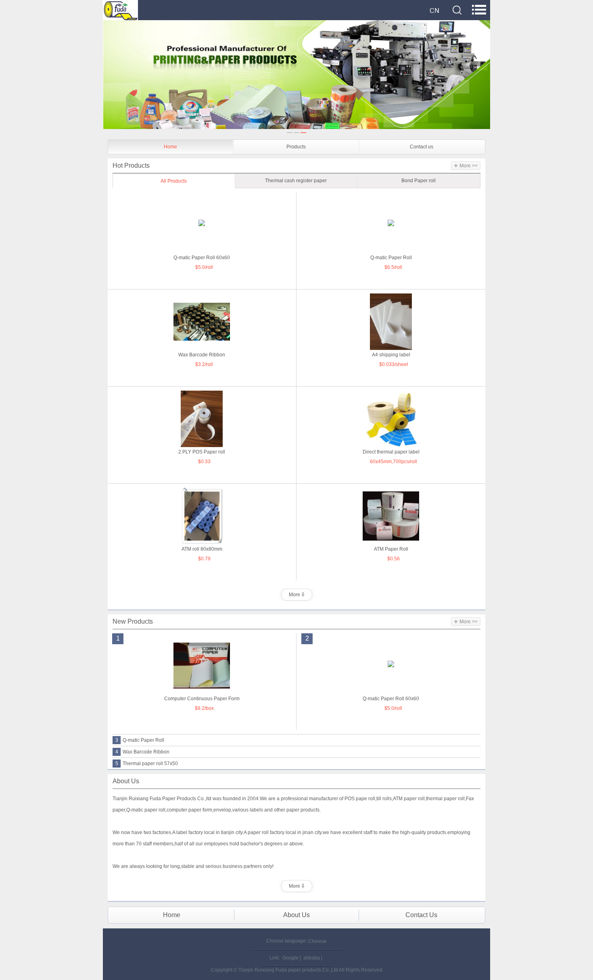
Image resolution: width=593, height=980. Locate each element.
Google (290, 958)
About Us (296, 914)
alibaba (311, 958)
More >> (466, 166)
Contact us (421, 147)
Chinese (317, 941)
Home (170, 147)
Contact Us (421, 914)
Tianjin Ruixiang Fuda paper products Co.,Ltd (288, 970)
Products (296, 147)
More (295, 594)
